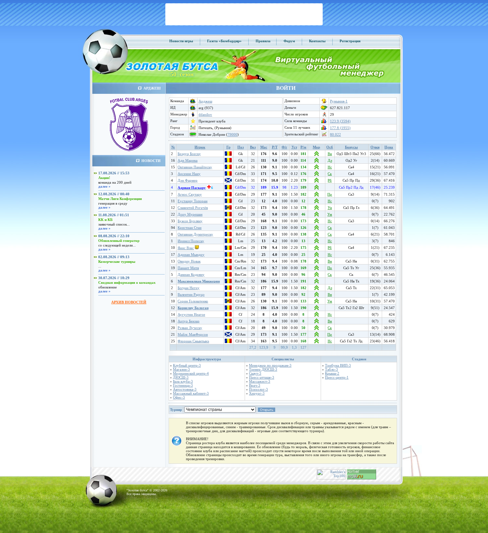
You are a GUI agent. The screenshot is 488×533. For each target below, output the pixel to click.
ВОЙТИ (285, 88)
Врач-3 (254, 385)
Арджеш (205, 101)
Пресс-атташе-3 (261, 377)
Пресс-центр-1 (337, 377)
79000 (232, 134)
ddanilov (205, 114)
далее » (104, 186)
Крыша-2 (332, 373)
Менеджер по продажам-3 (270, 365)
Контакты (317, 41)
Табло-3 (331, 369)
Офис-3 (179, 397)
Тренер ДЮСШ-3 (263, 369)
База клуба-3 (183, 381)
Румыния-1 (339, 101)
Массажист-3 (259, 381)
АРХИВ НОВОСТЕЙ (128, 302)
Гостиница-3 (183, 385)
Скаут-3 (255, 373)
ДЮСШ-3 (181, 377)
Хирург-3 (257, 393)
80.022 (335, 134)
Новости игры (181, 41)
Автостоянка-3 (185, 389)
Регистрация (350, 41)
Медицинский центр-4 (191, 373)
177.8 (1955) (340, 128)
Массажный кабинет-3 (191, 393)
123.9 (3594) (340, 121)
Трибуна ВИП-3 (338, 365)
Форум (289, 41)
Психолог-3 (258, 389)
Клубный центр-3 (187, 365)
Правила (263, 41)
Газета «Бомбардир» (224, 41)
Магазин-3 (181, 369)
